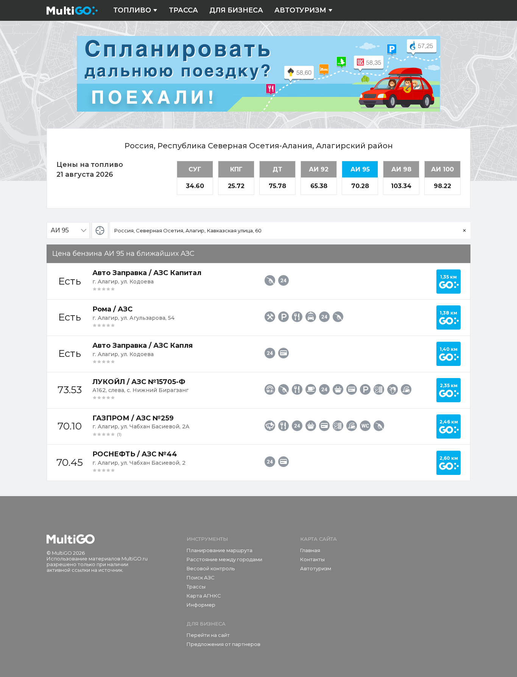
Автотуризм (300, 10)
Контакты (312, 559)
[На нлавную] (71, 539)
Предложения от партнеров (223, 644)
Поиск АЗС (201, 577)
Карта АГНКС (204, 596)
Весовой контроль (211, 568)
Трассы (196, 587)
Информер (201, 605)
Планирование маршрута (219, 550)
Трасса (183, 10)
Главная (310, 550)
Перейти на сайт (208, 635)
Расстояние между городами (224, 559)
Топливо (132, 10)
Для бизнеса (236, 10)
